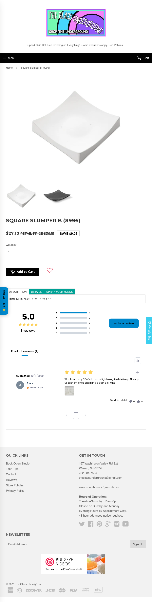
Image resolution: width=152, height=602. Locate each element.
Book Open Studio (17, 463)
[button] (50, 268)
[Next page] (85, 416)
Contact (11, 474)
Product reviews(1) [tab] (24, 351)
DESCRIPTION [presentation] (18, 292)
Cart (146, 58)
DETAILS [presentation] (36, 292)
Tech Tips (12, 468)
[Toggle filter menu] (138, 360)
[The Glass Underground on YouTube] (126, 525)
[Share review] (137, 372)
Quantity (11, 245)
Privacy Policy (15, 490)
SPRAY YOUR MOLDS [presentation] (59, 292)
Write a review (124, 323)
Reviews (11, 480)
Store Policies (15, 485)
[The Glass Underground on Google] (108, 525)
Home (9, 67)
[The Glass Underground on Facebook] (91, 525)
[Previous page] (66, 416)
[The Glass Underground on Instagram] (117, 525)
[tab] (18, 291)
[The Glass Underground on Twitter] (82, 525)
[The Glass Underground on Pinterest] (99, 525)
